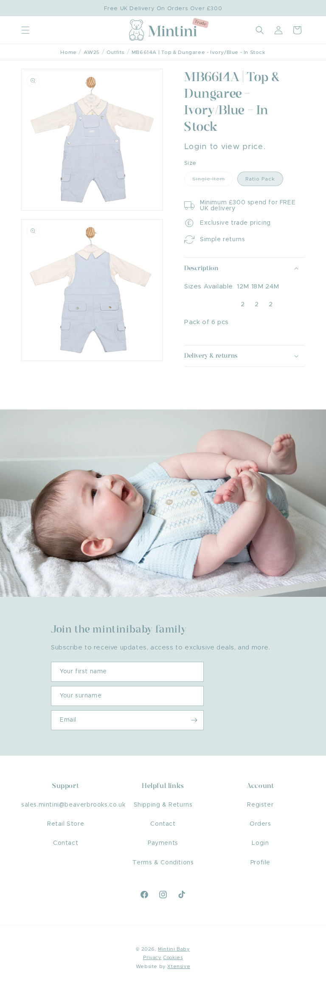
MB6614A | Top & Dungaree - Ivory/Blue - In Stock (199, 52)
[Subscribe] (194, 720)
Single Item (212, 181)
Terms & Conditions (163, 863)
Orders (260, 824)
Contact (65, 843)
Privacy (152, 957)
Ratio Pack (260, 178)
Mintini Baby (174, 949)
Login (260, 843)
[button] (25, 30)
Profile (260, 863)
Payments (163, 843)
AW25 (92, 52)
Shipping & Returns (163, 805)
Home (68, 52)
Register (260, 805)
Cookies (173, 957)
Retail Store (65, 824)
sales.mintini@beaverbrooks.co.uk (73, 805)
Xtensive (178, 966)
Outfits (116, 52)
